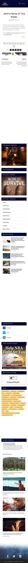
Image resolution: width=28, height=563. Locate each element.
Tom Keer (5, 225)
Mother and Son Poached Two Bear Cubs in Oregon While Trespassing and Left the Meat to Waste (17, 239)
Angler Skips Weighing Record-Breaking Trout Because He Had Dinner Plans (18, 262)
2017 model (20, 409)
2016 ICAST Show (12, 409)
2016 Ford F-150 (18, 407)
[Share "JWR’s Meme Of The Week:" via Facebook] (4, 43)
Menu (23, 3)
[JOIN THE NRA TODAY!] (14, 357)
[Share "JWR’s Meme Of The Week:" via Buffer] (18, 43)
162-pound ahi (21, 405)
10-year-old (5, 403)
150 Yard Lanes (5, 405)
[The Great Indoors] (14, 156)
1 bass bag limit (6, 395)
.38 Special (8, 393)
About (6, 561)
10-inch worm (17, 401)
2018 (3, 411)
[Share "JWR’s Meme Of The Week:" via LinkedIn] (15, 43)
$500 (3, 393)
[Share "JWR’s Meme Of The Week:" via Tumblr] (12, 43)
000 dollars (16, 393)
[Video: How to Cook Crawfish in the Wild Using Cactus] (14, 504)
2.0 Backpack (5, 397)
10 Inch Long (21, 397)
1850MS (11, 407)
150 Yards (13, 405)
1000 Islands (5, 407)
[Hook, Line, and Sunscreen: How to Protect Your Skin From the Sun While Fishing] (6, 248)
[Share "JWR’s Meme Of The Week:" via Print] (14, 46)
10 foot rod (13, 397)
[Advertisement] (14, 298)
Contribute (16, 561)
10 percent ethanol (6, 401)
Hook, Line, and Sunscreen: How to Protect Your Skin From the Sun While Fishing (18, 247)
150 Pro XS (23, 403)
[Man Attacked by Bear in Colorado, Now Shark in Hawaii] (14, 484)
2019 (7, 411)
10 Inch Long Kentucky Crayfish (9, 399)
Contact (21, 561)
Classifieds (10, 561)
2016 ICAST (4, 409)
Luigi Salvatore (6, 215)
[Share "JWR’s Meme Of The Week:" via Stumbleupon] (20, 43)
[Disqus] (14, 88)
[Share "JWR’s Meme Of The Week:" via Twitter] (7, 43)
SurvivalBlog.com (8, 34)
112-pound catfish (14, 403)
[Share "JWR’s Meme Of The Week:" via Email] (23, 43)
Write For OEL (6, 229)
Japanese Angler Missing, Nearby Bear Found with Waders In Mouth (16, 270)
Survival (10, 19)
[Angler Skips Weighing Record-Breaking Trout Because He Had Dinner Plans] (6, 263)
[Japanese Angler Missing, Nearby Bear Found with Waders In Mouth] (6, 271)
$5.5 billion (13, 391)
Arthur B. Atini (6, 205)
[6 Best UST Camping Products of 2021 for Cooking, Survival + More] (14, 464)
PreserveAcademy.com (10, 444)
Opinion (4, 202)
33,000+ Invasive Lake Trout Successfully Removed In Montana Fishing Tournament (17, 255)
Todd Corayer (6, 222)
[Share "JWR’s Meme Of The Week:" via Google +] (10, 43)
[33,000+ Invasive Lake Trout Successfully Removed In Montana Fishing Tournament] (6, 256)
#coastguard (5, 391)
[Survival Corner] (14, 185)
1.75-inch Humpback (16, 395)
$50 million (21, 391)
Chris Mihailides (6, 208)
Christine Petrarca (7, 212)
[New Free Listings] (14, 379)
